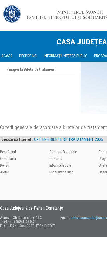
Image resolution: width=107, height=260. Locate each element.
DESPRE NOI (28, 56)
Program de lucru (62, 172)
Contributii (8, 158)
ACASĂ (7, 56)
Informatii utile (60, 165)
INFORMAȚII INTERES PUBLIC (66, 56)
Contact (55, 158)
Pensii (4, 165)
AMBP (4, 172)
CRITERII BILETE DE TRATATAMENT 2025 (68, 139)
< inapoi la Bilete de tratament (31, 69)
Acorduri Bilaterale (63, 152)
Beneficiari (8, 152)
